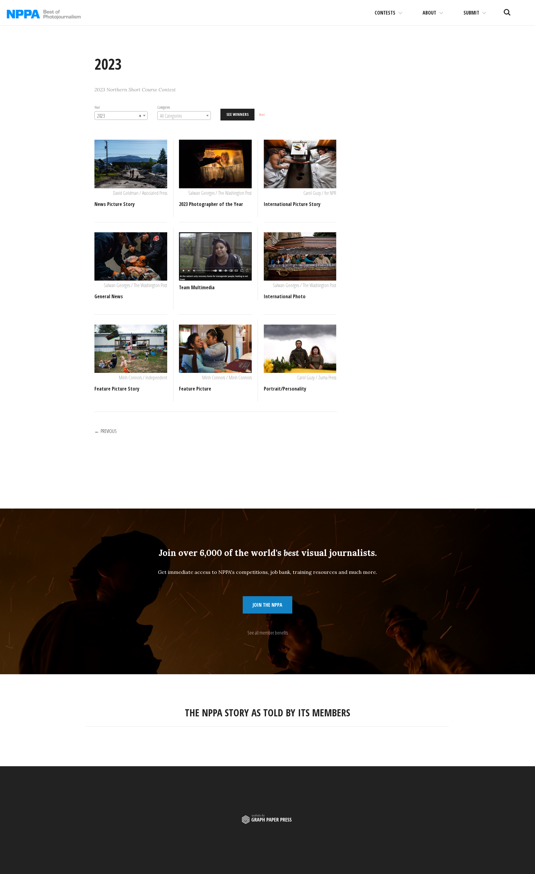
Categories (163, 107)
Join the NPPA (267, 604)
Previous (109, 431)
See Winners (237, 114)
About (429, 12)
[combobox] (121, 115)
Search (507, 10)
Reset (262, 114)
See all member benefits (267, 632)
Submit (471, 12)
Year (97, 107)
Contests (385, 12)
